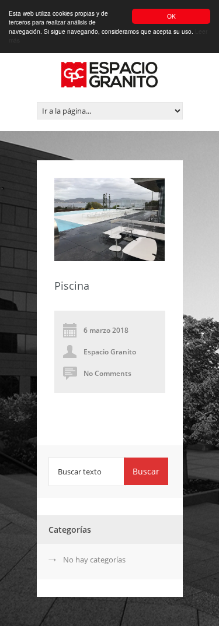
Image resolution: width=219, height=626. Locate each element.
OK (171, 16)
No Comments (107, 373)
